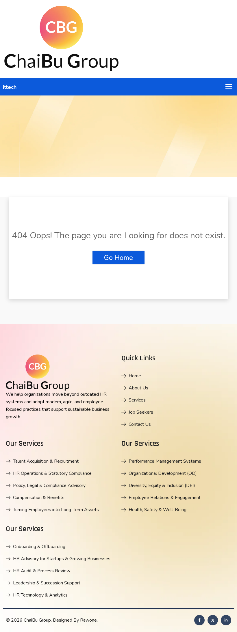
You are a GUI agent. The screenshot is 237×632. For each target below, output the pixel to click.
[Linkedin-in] (226, 620)
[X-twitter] (213, 620)
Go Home (118, 257)
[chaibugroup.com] (118, 39)
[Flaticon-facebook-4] (199, 620)
